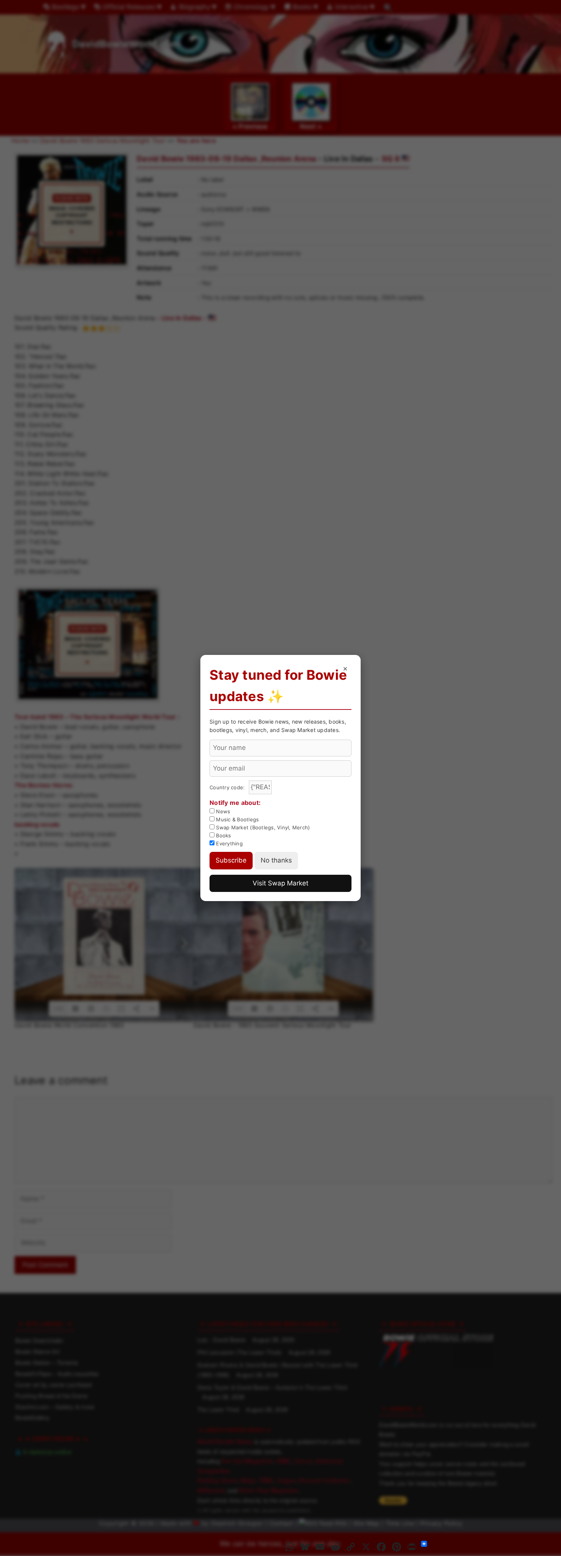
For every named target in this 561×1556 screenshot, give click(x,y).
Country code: (228, 787)
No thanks (276, 860)
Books (222, 835)
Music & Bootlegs (236, 819)
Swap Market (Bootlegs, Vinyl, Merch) (262, 827)
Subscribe (231, 860)
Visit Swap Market (280, 883)
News (222, 811)
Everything (228, 843)
